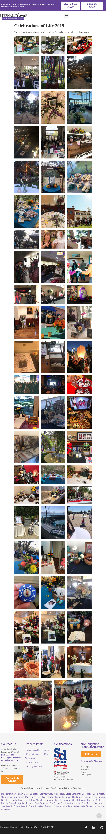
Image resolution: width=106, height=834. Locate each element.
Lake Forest (24, 800)
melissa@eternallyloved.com (13, 758)
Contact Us (31, 827)
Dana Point (30, 797)
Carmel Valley (46, 794)
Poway (82, 800)
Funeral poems (32, 762)
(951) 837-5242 (7, 755)
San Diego (55, 803)
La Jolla (13, 800)
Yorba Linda (79, 806)
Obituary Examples (34, 767)
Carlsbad (34, 794)
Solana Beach (20, 806)
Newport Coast (70, 800)
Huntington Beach (81, 797)
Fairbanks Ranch (63, 797)
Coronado (87, 794)
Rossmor (30, 803)
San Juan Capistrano (71, 803)
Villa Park (67, 806)
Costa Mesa (98, 794)
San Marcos (87, 803)
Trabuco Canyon (53, 806)
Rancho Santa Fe (95, 800)
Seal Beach (6, 806)
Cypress (20, 797)
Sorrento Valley (36, 806)
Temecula (91, 806)
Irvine (93, 797)
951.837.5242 (47, 827)
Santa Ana (99, 803)
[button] (66, 16)
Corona (100, 806)
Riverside (5, 809)
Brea (26, 794)
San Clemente (42, 803)
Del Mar (40, 797)
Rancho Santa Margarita (12, 803)
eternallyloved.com (9, 760)
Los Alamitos (37, 800)
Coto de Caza (8, 797)
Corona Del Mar (73, 794)
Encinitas (50, 797)
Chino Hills (59, 794)
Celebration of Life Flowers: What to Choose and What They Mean (37, 754)
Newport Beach (53, 800)
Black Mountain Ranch (12, 794)
